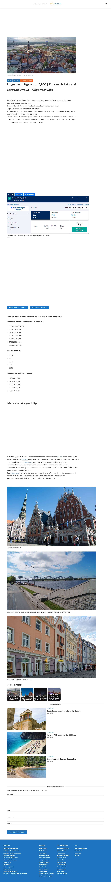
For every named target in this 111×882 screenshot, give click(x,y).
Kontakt (77, 855)
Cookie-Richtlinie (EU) (45, 876)
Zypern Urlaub (43, 871)
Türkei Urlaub (61, 853)
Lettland (16, 80)
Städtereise (14, 473)
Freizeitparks (7, 869)
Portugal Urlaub (43, 860)
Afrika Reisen (43, 851)
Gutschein (6, 864)
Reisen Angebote (8, 867)
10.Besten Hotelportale (10, 871)
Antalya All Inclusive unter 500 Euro (61, 735)
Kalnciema (28, 462)
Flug (9, 80)
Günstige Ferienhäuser (10, 860)
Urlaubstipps (50, 708)
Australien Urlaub (44, 855)
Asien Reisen (42, 853)
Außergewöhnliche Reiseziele (12, 853)
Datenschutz (78, 851)
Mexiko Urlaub (43, 869)
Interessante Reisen (9, 855)
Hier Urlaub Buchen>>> (40, 307)
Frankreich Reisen (44, 862)
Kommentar (10, 794)
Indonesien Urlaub (44, 857)
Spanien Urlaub (61, 851)
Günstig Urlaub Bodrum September (61, 759)
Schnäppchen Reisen (27, 80)
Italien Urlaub (61, 860)
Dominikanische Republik (46, 873)
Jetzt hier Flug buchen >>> (18, 307)
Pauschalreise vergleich (40, 4)
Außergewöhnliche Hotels (11, 851)
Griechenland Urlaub (63, 855)
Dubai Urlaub (61, 871)
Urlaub (59, 457)
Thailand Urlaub (61, 864)
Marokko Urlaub (61, 869)
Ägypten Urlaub (61, 857)
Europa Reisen (43, 848)
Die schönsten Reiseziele (10, 857)
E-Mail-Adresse (11, 817)
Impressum (78, 853)
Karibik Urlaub (43, 864)
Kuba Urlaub (42, 867)
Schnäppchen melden (81, 848)
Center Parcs (7, 862)
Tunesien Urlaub (62, 867)
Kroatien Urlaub (61, 862)
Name (8, 810)
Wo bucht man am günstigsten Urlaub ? (15, 873)
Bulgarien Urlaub (62, 873)
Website (9, 823)
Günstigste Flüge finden (10, 848)
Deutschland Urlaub (63, 848)
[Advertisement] (55, 24)
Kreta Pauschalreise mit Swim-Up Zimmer (64, 711)
